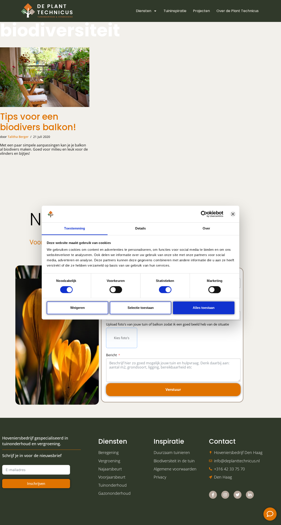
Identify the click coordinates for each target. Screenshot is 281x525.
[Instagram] (225, 495)
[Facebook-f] (213, 495)
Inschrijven (36, 483)
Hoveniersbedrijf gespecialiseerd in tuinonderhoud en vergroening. (35, 440)
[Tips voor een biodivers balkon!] (44, 77)
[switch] (116, 289)
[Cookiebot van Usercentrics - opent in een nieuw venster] (204, 214)
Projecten (201, 10)
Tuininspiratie (175, 10)
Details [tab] (140, 228)
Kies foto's (121, 338)
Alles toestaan (203, 308)
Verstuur (173, 389)
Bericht (111, 355)
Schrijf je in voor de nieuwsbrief (31, 455)
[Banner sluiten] (232, 213)
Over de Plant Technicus (237, 10)
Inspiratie (169, 441)
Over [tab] (206, 228)
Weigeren (77, 308)
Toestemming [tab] (74, 228)
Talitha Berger (18, 137)
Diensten (143, 10)
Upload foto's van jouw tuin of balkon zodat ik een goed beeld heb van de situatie (167, 324)
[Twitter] (237, 495)
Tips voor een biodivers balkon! (38, 121)
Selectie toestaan (141, 308)
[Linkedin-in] (250, 495)
